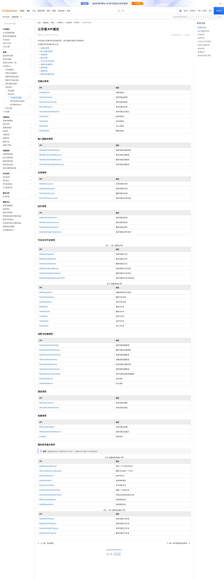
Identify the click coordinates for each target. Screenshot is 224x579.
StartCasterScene (46, 378)
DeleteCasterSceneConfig (49, 350)
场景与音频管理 (46, 64)
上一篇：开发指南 (46, 543)
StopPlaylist (43, 326)
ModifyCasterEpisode (47, 259)
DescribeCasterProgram (48, 528)
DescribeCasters (45, 107)
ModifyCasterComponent (49, 222)
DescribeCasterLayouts (48, 198)
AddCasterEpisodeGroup (49, 268)
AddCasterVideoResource (49, 150)
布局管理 (44, 54)
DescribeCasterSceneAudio (50, 374)
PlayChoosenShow (46, 485)
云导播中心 (60, 22)
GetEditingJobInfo (46, 504)
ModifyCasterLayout (47, 188)
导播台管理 (45, 48)
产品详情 (186, 35)
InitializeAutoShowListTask (49, 490)
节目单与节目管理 (47, 61)
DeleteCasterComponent (49, 227)
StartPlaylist (44, 321)
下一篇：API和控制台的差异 (176, 543)
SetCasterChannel (46, 403)
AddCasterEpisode (46, 254)
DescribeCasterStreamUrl (49, 111)
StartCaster (43, 121)
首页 (39, 23)
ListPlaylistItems (45, 302)
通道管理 (44, 67)
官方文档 (6, 17)
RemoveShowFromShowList (50, 471)
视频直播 (15, 17)
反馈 (118, 554)
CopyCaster (44, 116)
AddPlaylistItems (45, 292)
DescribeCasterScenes (48, 364)
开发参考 (69, 22)
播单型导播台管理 (47, 74)
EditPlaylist (43, 306)
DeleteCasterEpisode (47, 263)
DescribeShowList (46, 475)
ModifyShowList (45, 480)
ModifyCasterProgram (47, 523)
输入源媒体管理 (46, 51)
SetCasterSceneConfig (48, 359)
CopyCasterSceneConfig (48, 345)
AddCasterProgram (46, 518)
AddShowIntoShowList (48, 466)
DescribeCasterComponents (50, 232)
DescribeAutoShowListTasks (50, 495)
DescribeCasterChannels (49, 407)
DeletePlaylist (44, 311)
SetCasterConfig (45, 97)
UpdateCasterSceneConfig (49, 354)
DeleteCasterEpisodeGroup (50, 273)
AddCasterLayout (46, 184)
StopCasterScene (46, 383)
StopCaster (43, 126)
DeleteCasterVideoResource (50, 159)
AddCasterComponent (48, 217)
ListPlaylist (43, 316)
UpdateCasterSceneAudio (49, 369)
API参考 (76, 22)
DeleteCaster (44, 130)
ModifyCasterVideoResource (50, 155)
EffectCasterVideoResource (50, 431)
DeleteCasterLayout (47, 193)
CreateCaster (44, 92)
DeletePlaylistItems (46, 297)
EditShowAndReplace (47, 499)
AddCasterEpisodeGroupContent (52, 278)
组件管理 (44, 58)
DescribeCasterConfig (47, 102)
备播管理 (44, 71)
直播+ (52, 22)
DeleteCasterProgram (47, 533)
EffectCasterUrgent (46, 427)
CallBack (42, 436)
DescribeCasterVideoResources (51, 164)
